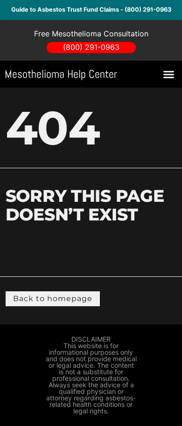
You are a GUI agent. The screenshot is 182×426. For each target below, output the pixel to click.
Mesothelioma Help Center (61, 74)
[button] (169, 74)
